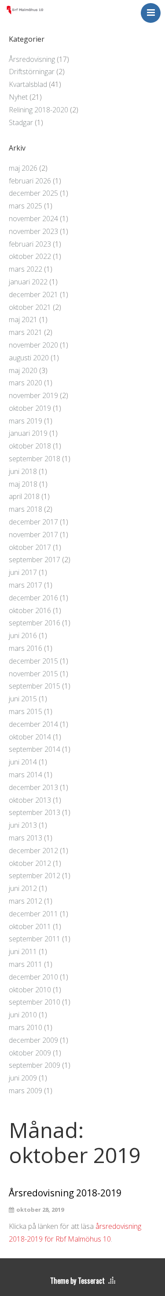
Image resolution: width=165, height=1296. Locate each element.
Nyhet (18, 97)
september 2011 (34, 939)
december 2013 (33, 787)
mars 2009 (25, 1090)
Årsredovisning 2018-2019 (65, 1193)
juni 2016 (23, 635)
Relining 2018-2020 (38, 110)
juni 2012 (23, 888)
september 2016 (34, 623)
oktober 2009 (30, 1053)
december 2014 (33, 724)
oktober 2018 (30, 446)
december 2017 (33, 522)
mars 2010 (25, 1027)
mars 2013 (25, 838)
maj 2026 (23, 168)
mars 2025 (25, 206)
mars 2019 (25, 421)
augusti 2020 (29, 358)
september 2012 (34, 875)
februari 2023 (30, 244)
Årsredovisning (32, 59)
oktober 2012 (30, 863)
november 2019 (33, 395)
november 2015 (33, 674)
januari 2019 (28, 433)
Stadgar (21, 122)
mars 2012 (25, 901)
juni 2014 (23, 762)
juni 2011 (23, 951)
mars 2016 (25, 648)
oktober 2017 (30, 547)
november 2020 (33, 345)
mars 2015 (25, 711)
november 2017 (33, 534)
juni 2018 (23, 471)
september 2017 (34, 559)
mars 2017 (25, 585)
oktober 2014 (30, 737)
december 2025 (33, 193)
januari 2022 (28, 282)
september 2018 (34, 458)
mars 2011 (25, 964)
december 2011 (33, 914)
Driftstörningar (32, 71)
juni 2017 (23, 572)
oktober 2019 (30, 408)
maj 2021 (23, 319)
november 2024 (33, 218)
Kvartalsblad (28, 84)
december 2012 (33, 850)
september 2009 (34, 1065)
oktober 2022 (30, 256)
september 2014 (34, 749)
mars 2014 (25, 774)
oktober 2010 (30, 989)
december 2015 (33, 661)
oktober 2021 (30, 307)
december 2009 (33, 1040)
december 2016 (33, 598)
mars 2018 (25, 509)
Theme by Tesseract (77, 1280)
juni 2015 (23, 699)
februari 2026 (30, 181)
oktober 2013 (30, 800)
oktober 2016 (30, 610)
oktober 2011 (30, 926)
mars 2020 (25, 383)
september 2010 (34, 1002)
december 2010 (33, 977)
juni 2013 (23, 825)
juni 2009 (23, 1078)
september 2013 (34, 812)
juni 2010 (23, 1015)
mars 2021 (25, 332)
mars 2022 (25, 269)
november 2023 (33, 231)
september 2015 (34, 686)
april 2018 (24, 496)
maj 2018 (23, 484)
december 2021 (33, 294)
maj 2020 (23, 370)
